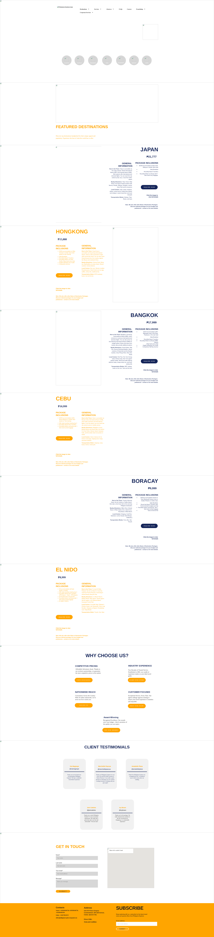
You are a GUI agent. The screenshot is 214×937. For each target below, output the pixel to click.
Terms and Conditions (90, 922)
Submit (63, 891)
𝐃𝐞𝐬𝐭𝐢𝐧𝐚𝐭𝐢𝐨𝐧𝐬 (83, 9)
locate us (83, 705)
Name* (58, 855)
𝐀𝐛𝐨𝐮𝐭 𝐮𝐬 (109, 9)
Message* (59, 878)
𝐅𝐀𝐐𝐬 (120, 9)
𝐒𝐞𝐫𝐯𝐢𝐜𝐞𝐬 (96, 9)
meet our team (137, 706)
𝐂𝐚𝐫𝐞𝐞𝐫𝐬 (129, 9)
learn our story (136, 680)
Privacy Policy (88, 919)
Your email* (59, 870)
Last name (59, 863)
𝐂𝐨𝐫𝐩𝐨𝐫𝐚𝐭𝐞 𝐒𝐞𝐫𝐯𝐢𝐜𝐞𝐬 (85, 12)
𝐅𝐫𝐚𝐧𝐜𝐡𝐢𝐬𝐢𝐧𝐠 (139, 9)
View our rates (84, 680)
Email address (120, 921)
